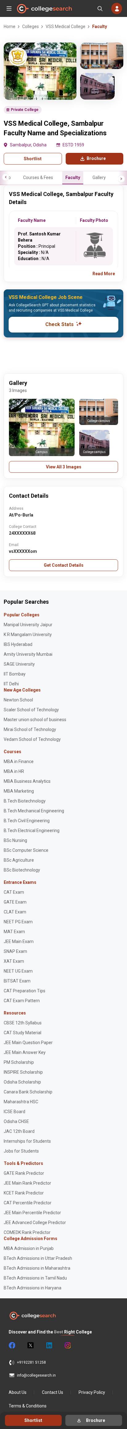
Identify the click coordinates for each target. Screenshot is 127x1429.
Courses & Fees (38, 177)
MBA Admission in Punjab (29, 1248)
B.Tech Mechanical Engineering (34, 810)
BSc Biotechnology (22, 870)
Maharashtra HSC (21, 1101)
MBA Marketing (19, 791)
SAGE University (19, 664)
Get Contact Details (64, 565)
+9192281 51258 (31, 1362)
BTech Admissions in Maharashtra (37, 1268)
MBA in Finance (19, 761)
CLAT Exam (15, 911)
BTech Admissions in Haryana (32, 1287)
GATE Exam (15, 902)
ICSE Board (14, 1111)
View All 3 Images (63, 466)
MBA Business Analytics (27, 781)
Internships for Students (27, 1141)
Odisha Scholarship (22, 1082)
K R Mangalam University (28, 634)
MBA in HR (14, 771)
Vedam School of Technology (32, 739)
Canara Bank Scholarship (28, 1091)
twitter (30, 1345)
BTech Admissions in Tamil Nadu (35, 1278)
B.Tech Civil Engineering (27, 820)
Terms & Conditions (28, 1405)
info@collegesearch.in (36, 1375)
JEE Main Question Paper (28, 1042)
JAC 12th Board (19, 1131)
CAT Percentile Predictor (27, 1202)
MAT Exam (14, 931)
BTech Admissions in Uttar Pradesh (38, 1258)
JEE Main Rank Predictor (27, 1183)
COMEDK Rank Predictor (27, 1232)
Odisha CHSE (16, 1121)
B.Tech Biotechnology (25, 800)
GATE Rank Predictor (24, 1173)
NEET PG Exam (18, 921)
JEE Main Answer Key (25, 1052)
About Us (18, 1392)
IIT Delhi (11, 683)
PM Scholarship (19, 1062)
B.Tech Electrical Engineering (31, 830)
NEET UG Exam (18, 971)
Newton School (18, 699)
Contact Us (52, 1392)
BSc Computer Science (26, 850)
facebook (11, 1345)
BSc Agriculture (19, 860)
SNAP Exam (15, 951)
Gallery (99, 177)
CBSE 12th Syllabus (23, 1022)
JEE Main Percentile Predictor (32, 1212)
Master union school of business (35, 719)
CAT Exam (14, 892)
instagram (67, 1345)
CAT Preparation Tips (24, 990)
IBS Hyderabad (18, 644)
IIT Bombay (15, 674)
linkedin (48, 1345)
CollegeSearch (44, 9)
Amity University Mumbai (28, 654)
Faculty (72, 177)
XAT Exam (14, 961)
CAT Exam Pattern (22, 1000)
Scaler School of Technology (31, 709)
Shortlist (33, 158)
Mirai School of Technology (30, 729)
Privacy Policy (92, 1392)
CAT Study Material (22, 1032)
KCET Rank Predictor (24, 1192)
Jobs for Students (21, 1151)
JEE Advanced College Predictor (35, 1222)
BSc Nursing (15, 840)
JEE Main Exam (19, 941)
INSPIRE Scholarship (23, 1072)
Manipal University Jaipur (28, 624)
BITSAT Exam (17, 980)
